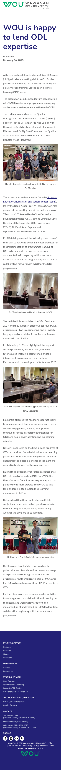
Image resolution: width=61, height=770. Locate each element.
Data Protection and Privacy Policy (36, 746)
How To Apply (9, 681)
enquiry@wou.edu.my (18, 721)
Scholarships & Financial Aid (15, 691)
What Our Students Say (13, 702)
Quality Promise (10, 705)
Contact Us (8, 671)
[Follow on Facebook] (5, 738)
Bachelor (7, 650)
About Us (7, 667)
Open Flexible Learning (13, 684)
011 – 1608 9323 (21, 725)
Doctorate (7, 657)
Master (6, 654)
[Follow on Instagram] (11, 738)
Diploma (7, 647)
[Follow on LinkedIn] (22, 738)
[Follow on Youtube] (16, 738)
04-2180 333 (12, 715)
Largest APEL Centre (12, 688)
